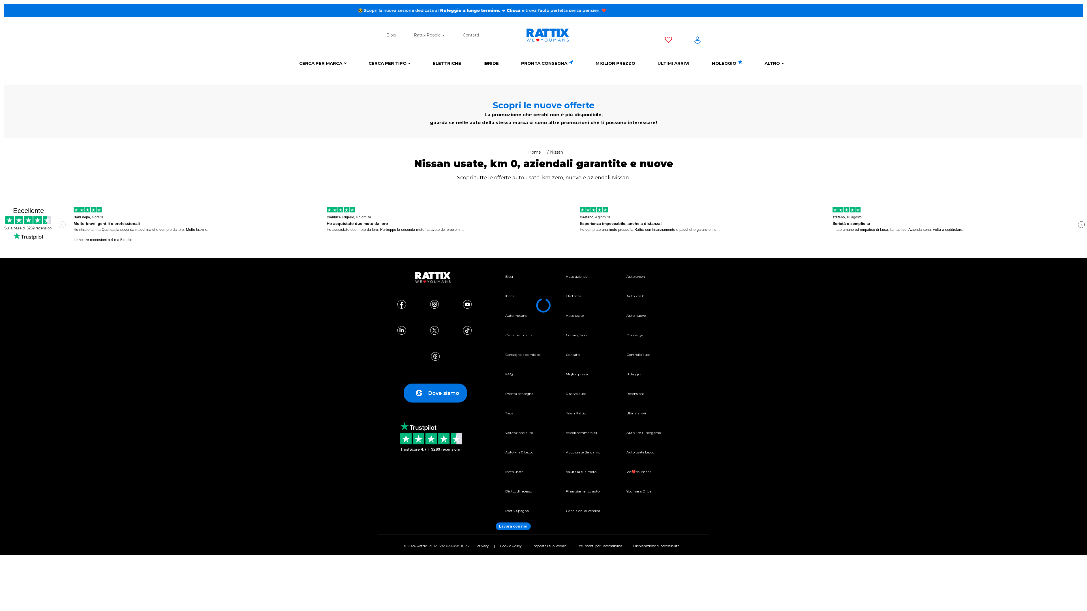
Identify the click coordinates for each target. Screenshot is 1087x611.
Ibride (491, 63)
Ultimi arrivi (674, 63)
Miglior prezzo (615, 63)
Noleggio (724, 63)
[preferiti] (668, 41)
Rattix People (428, 35)
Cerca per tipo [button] (388, 63)
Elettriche (447, 63)
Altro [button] (773, 63)
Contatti (471, 35)
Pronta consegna (544, 63)
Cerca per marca (320, 63)
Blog (391, 35)
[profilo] (697, 41)
